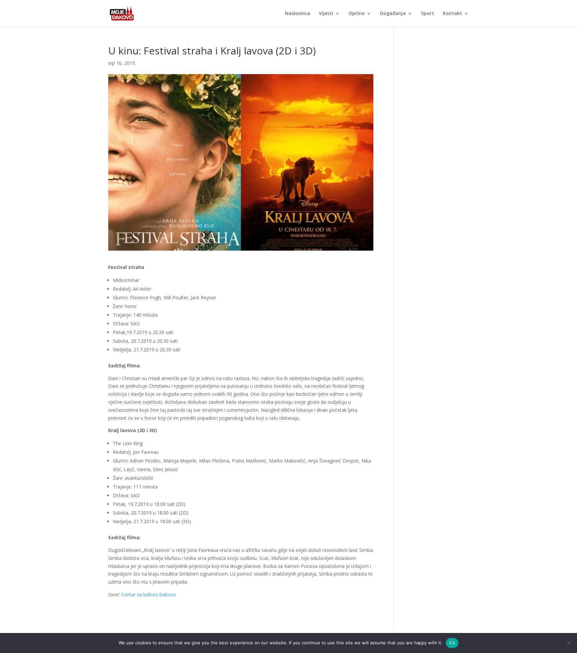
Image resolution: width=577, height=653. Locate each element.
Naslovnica (297, 13)
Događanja (393, 13)
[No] (568, 643)
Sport (427, 13)
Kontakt (452, 13)
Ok (452, 642)
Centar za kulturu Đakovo (148, 594)
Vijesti (326, 13)
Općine (357, 13)
